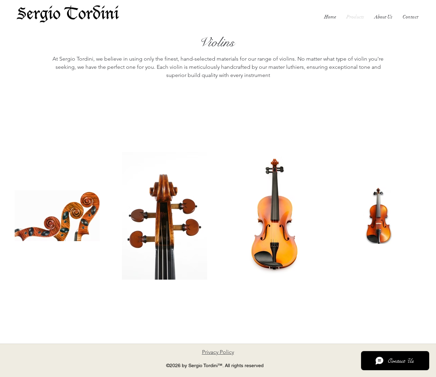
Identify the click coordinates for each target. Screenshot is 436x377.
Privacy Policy (218, 352)
